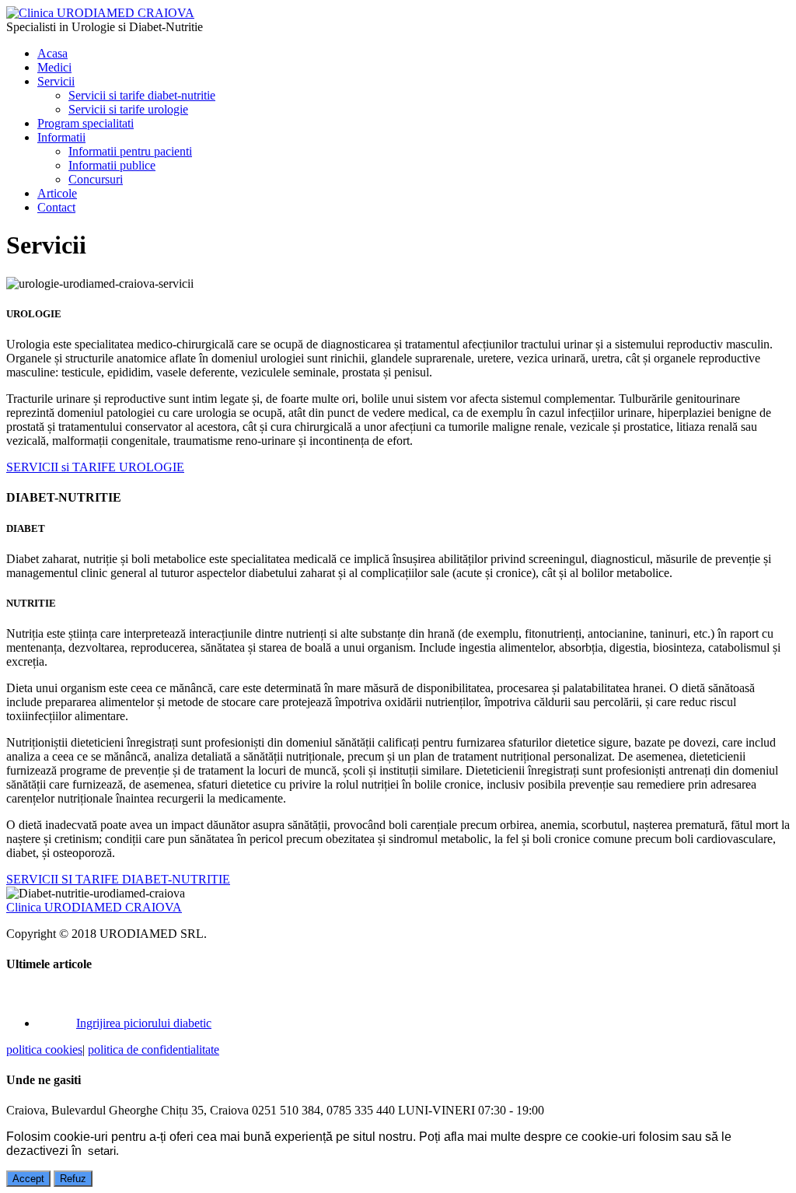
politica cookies (44, 1049)
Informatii (61, 137)
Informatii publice (111, 165)
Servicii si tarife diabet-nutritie (141, 95)
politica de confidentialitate (153, 1049)
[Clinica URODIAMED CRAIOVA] (100, 12)
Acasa (52, 53)
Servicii (56, 81)
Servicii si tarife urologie (128, 109)
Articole (57, 193)
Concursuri (95, 179)
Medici (54, 67)
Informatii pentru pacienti (130, 151)
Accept (28, 1178)
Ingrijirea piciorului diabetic (143, 1023)
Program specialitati (85, 123)
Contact (56, 207)
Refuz (73, 1178)
